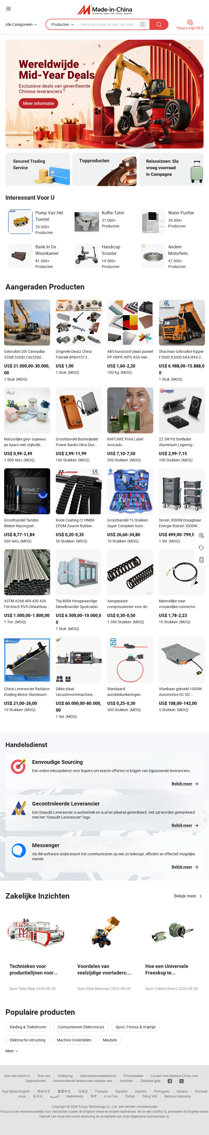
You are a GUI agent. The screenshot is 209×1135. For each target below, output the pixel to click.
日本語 (83, 1091)
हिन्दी (94, 1096)
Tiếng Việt (149, 1096)
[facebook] (170, 1080)
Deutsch (141, 1091)
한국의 (38, 1096)
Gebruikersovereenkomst (98, 1076)
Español (121, 1091)
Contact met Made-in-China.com (174, 1076)
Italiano (182, 1091)
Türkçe (130, 1096)
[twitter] (181, 1080)
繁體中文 (64, 1091)
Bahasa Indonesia (178, 1096)
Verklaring (65, 1076)
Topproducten (35, 1080)
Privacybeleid (133, 1076)
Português (161, 1091)
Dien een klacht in (17, 1076)
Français (101, 1091)
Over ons (44, 1076)
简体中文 (43, 1091)
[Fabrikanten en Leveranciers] (104, 9)
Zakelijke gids (150, 1080)
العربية (54, 1096)
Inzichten (126, 1080)
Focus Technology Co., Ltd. (98, 1106)
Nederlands (74, 1096)
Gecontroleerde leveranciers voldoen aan (82, 1080)
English (24, 1091)
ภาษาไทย (111, 1096)
